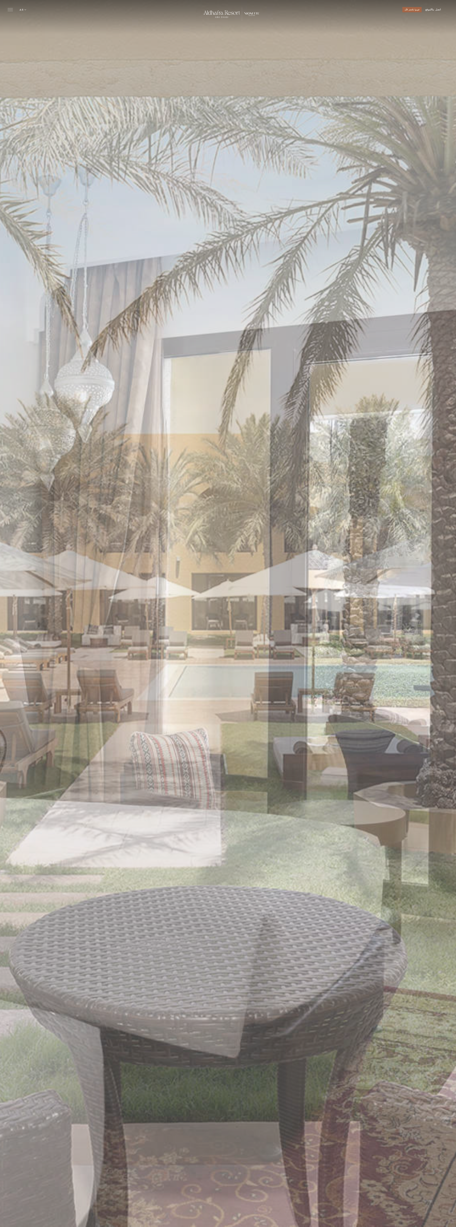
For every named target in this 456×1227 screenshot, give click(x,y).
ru (23, 18)
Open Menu (10, 9)
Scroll (228, 1221)
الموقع (428, 9)
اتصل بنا (436, 9)
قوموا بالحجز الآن (412, 9)
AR (22, 9)
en (23, 14)
